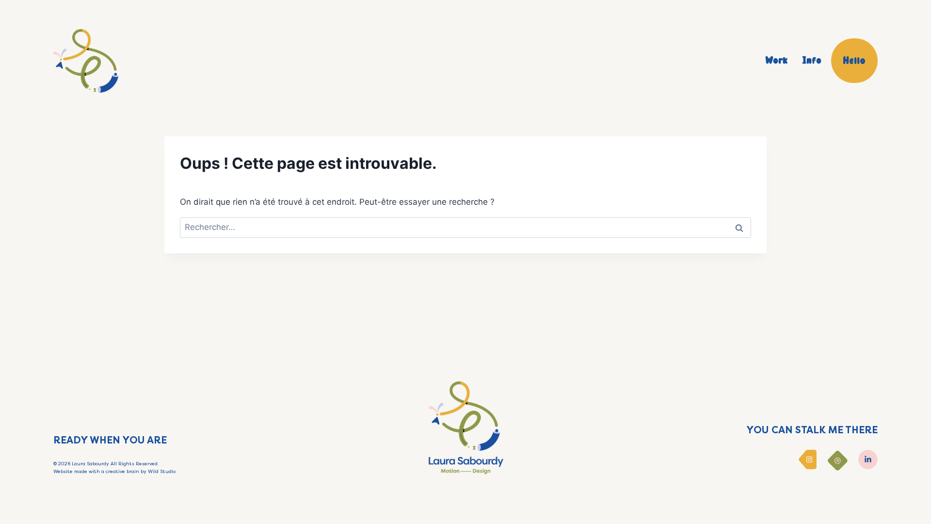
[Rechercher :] (465, 227)
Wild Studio (162, 472)
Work (776, 60)
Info (811, 60)
